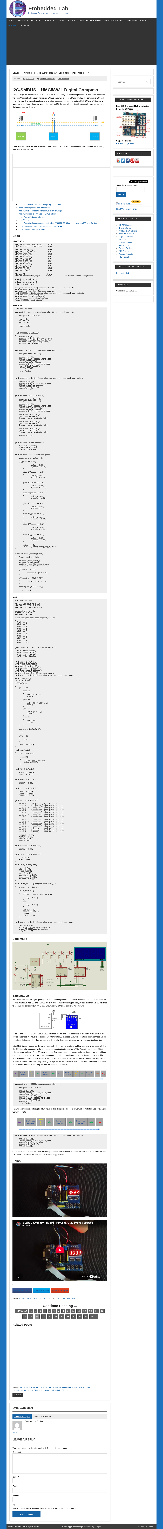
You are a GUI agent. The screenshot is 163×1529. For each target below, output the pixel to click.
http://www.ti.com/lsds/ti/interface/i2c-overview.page (40, 211)
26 (74, 1298)
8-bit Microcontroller (27, 1387)
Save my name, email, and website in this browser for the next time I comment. (45, 1508)
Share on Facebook (22, 1290)
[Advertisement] (82, 47)
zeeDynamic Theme (146, 1527)
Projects (36, 20)
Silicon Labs (56, 1390)
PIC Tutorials (124, 257)
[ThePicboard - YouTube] (137, 162)
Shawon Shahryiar (47, 79)
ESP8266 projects (126, 225)
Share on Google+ (60, 1290)
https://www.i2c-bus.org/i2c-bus (32, 217)
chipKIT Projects (126, 236)
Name (15, 1477)
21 (61, 1298)
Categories (120, 291)
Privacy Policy (88, 1527)
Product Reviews (113, 20)
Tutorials (22, 20)
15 (46, 1298)
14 (44, 1298)
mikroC (75, 1387)
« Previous (21, 1311)
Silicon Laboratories (42, 1390)
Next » (94, 1316)
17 (51, 1298)
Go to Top (66, 1527)
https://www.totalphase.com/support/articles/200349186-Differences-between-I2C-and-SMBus (58, 223)
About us (24, 25)
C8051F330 (53, 1387)
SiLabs (30, 1390)
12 (39, 1298)
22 (64, 1298)
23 (67, 1298)
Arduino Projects (126, 254)
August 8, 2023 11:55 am (42, 1416)
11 (36, 1298)
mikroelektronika (19, 1390)
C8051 (44, 1387)
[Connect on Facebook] (128, 162)
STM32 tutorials (125, 242)
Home (11, 20)
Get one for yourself (125, 144)
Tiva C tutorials (125, 228)
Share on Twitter (41, 1290)
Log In (98, 1527)
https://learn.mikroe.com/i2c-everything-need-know (40, 204)
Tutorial (65, 1390)
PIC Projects (124, 251)
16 (49, 1298)
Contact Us (76, 1527)
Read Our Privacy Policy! (126, 209)
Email (15, 1486)
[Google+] (132, 162)
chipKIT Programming (89, 20)
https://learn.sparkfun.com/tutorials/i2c (35, 208)
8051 (38, 1387)
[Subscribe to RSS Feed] (118, 162)
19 (56, 1298)
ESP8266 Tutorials (136, 20)
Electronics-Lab (122, 273)
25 (72, 1298)
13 (41, 1298)
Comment (16, 1452)
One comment (63, 79)
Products (50, 20)
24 (69, 1298)
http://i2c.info (24, 220)
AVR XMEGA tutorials (128, 231)
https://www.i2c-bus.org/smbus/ (32, 229)
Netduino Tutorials (126, 234)
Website (15, 1495)
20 (59, 1298)
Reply (14, 1432)
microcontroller (65, 1387)
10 (34, 1298)
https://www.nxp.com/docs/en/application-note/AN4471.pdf (43, 226)
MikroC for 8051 (85, 1387)
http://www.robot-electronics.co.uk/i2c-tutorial (37, 214)
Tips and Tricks (67, 20)
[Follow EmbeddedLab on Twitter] (123, 162)
